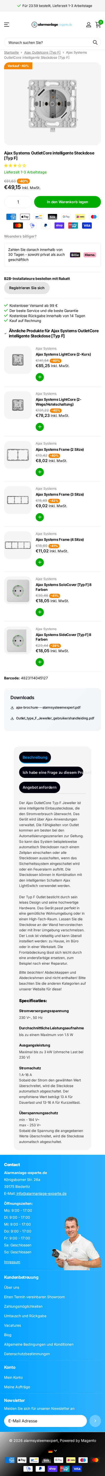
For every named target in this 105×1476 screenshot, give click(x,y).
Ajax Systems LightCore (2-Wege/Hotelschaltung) (59, 401)
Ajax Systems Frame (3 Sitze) (60, 494)
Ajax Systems (46, 348)
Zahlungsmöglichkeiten (23, 1306)
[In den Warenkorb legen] (40, 377)
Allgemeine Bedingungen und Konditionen (38, 1344)
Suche (95, 42)
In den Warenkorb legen (67, 202)
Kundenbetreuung (21, 1277)
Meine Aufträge (17, 1387)
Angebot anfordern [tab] (40, 787)
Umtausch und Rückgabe (25, 1316)
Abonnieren (95, 1421)
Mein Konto (13, 1377)
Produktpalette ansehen (7, 25)
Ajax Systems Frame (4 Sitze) (60, 539)
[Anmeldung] (88, 24)
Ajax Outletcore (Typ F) (42, 52)
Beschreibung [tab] (35, 757)
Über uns (11, 1287)
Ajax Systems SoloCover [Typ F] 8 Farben (63, 587)
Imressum (12, 1262)
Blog (7, 1335)
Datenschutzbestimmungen (27, 1354)
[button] (15, 165)
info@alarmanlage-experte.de (41, 1193)
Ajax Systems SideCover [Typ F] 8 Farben (63, 637)
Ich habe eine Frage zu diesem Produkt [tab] (53, 772)
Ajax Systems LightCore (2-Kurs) (63, 354)
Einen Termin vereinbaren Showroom (34, 1297)
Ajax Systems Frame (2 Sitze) (60, 449)
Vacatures (12, 1325)
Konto (9, 1367)
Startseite (11, 52)
